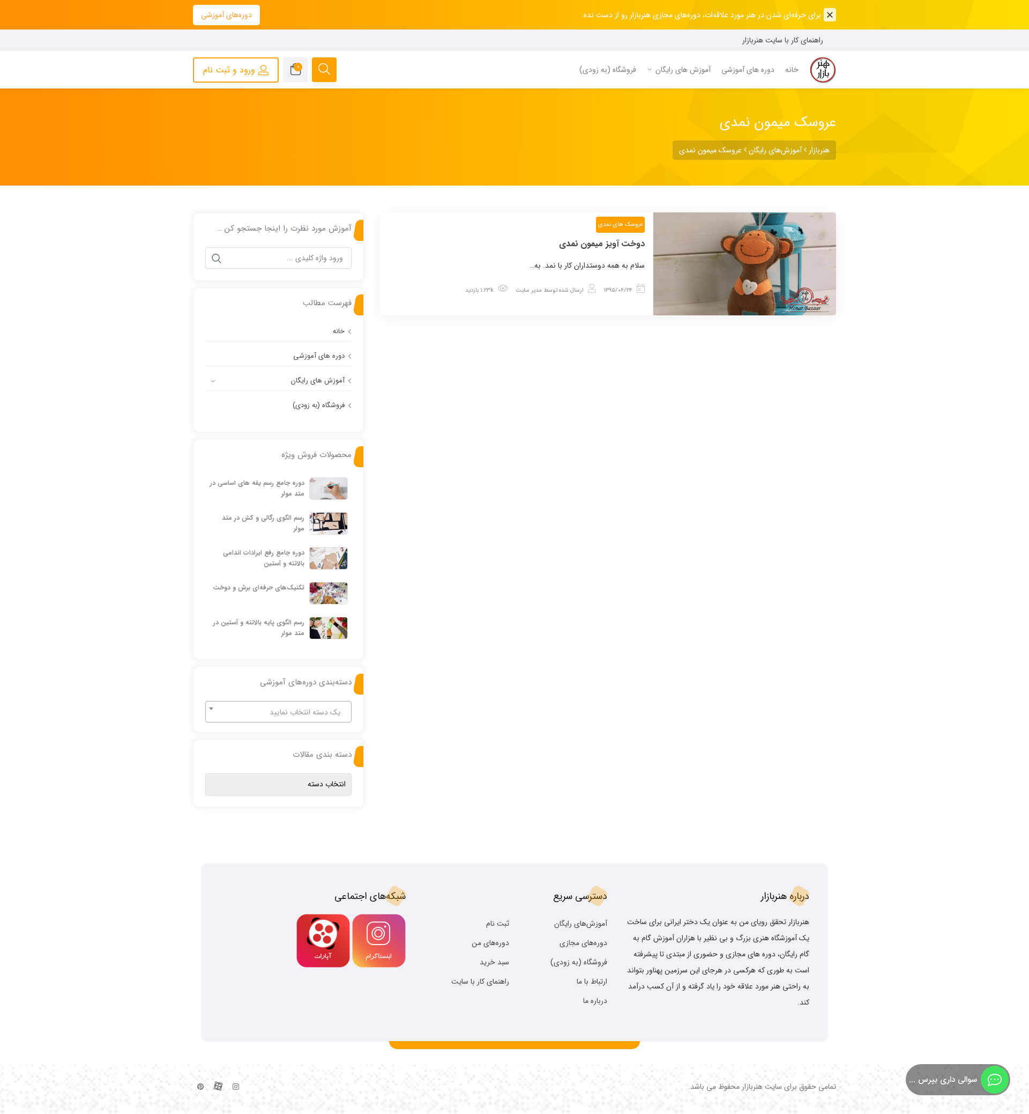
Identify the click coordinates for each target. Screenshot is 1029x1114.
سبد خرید (494, 962)
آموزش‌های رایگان (580, 923)
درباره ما (595, 1001)
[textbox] (278, 712)
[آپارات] (218, 1087)
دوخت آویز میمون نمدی (602, 243)
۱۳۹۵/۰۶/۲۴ (617, 290)
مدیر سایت (529, 290)
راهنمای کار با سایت (480, 981)
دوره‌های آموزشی (226, 15)
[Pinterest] (200, 1087)
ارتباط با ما (592, 981)
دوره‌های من (490, 943)
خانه (339, 331)
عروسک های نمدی (620, 224)
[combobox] (278, 711)
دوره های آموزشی (319, 356)
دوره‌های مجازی (583, 943)
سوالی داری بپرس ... (943, 1079)
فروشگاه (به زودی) (319, 405)
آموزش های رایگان (318, 380)
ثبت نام (497, 923)
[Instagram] (236, 1087)
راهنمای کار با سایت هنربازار (782, 40)
